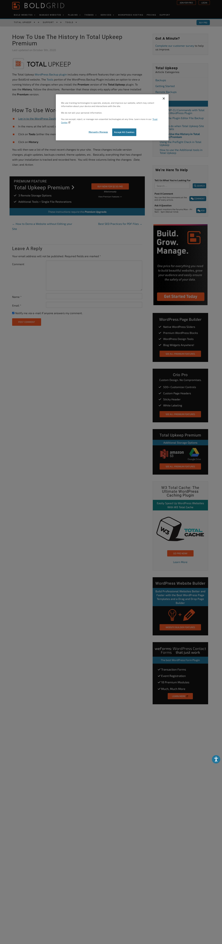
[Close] (164, 98)
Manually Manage (98, 132)
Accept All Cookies (124, 132)
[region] (112, 117)
